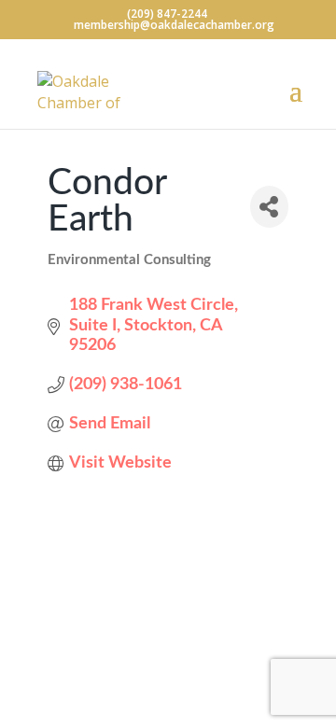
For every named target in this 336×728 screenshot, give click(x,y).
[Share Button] (269, 207)
